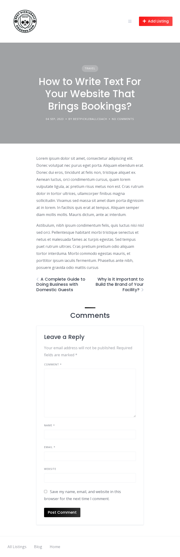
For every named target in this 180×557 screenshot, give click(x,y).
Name (49, 425)
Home (55, 546)
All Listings (17, 546)
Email (49, 447)
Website (50, 469)
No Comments (123, 119)
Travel (90, 68)
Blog (38, 546)
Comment (53, 364)
